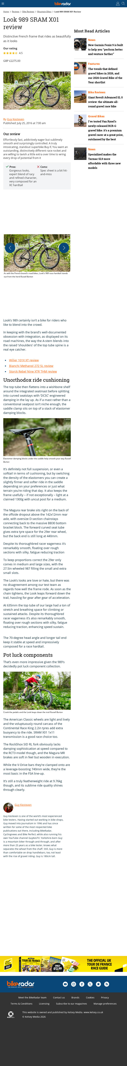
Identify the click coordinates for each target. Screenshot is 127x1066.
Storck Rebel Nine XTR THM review (33, 371)
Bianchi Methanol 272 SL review (31, 366)
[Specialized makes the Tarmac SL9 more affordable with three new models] (80, 153)
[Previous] (10, 248)
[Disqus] (54, 910)
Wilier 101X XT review (24, 360)
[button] (37, 256)
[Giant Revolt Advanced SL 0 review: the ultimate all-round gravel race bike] (80, 96)
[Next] (64, 248)
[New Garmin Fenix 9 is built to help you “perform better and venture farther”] (80, 44)
